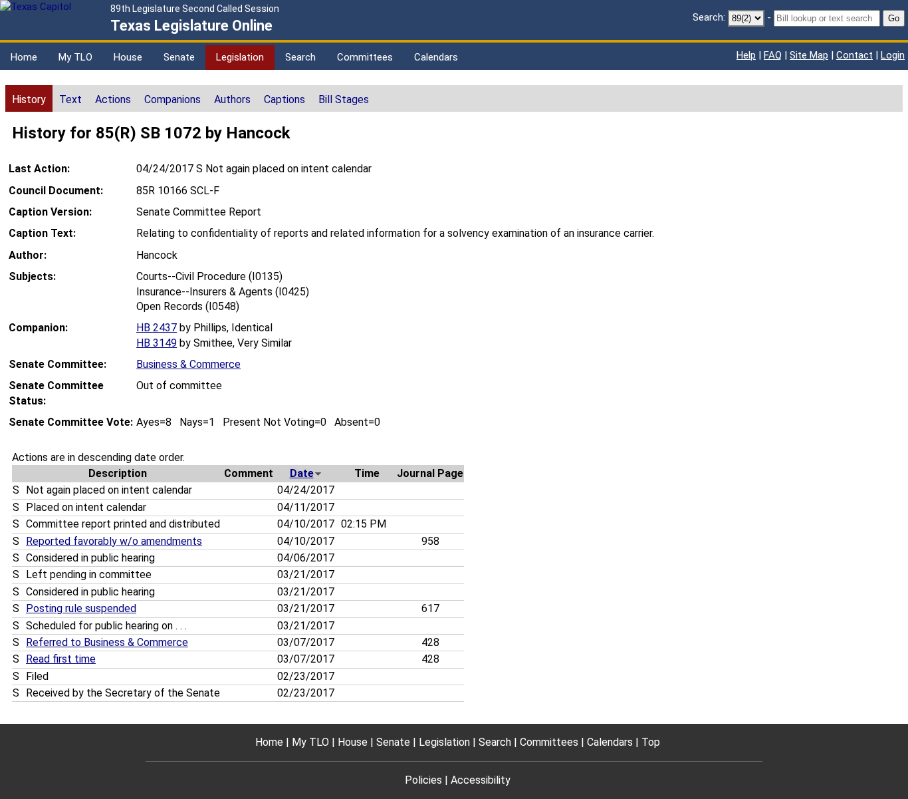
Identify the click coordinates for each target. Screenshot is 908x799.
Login (893, 55)
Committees (365, 57)
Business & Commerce (188, 364)
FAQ (773, 55)
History (29, 99)
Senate (179, 57)
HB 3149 (156, 343)
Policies (423, 780)
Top (650, 742)
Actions (113, 99)
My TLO (75, 57)
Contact (854, 55)
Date (302, 473)
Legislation (240, 57)
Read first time (61, 659)
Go (893, 18)
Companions (172, 99)
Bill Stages (343, 99)
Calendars (436, 57)
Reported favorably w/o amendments (114, 541)
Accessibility (481, 780)
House (128, 57)
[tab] (29, 98)
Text (70, 99)
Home (24, 57)
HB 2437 (156, 327)
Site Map (809, 55)
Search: (709, 17)
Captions (284, 99)
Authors (232, 99)
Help (746, 55)
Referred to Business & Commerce (107, 642)
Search (300, 57)
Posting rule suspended (81, 608)
